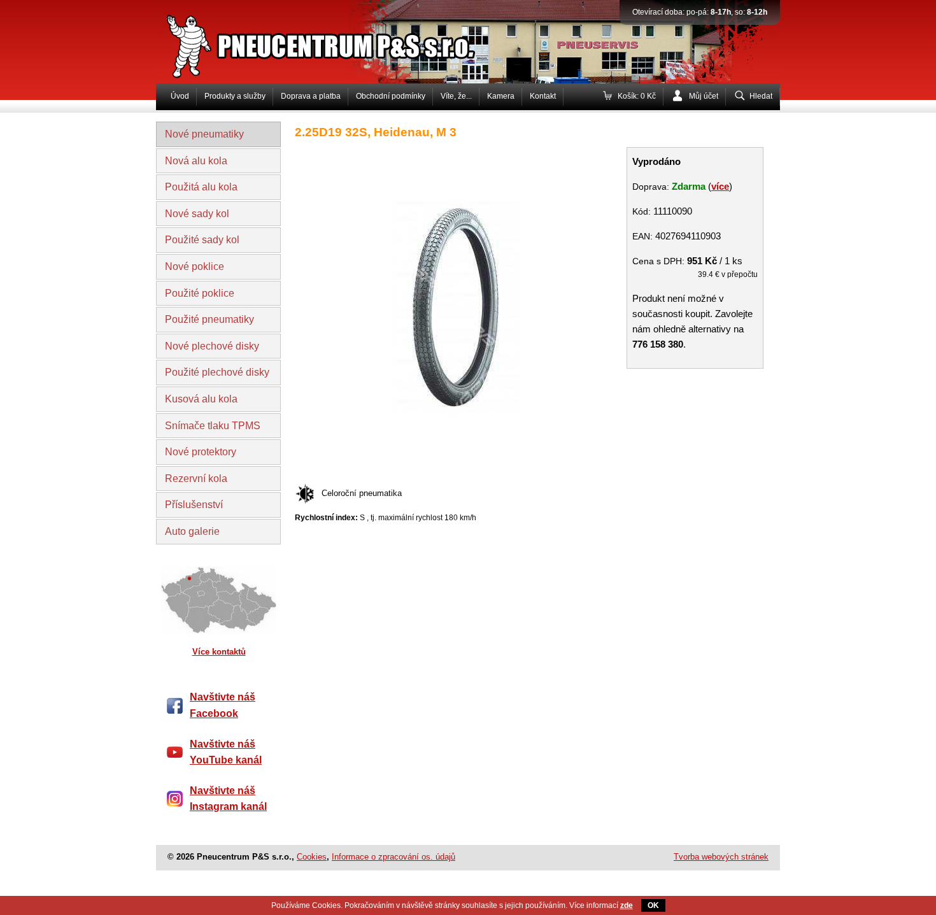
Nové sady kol (197, 213)
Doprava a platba (311, 96)
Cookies (312, 857)
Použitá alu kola (201, 186)
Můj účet (703, 96)
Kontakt (543, 96)
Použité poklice (199, 293)
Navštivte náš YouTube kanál (226, 752)
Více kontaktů (219, 651)
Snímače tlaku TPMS (212, 425)
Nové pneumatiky (204, 134)
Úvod (180, 96)
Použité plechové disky (217, 372)
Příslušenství (194, 504)
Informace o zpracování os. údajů (393, 857)
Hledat (760, 96)
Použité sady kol (202, 239)
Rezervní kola (196, 478)
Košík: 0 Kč (637, 96)
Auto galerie (192, 531)
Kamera (500, 96)
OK (653, 905)
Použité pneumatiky (209, 319)
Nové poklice (194, 266)
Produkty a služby (235, 96)
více (720, 186)
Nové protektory (200, 451)
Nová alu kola (196, 160)
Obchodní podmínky (390, 96)
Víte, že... (456, 96)
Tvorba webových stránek (721, 857)
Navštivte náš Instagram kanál (228, 798)
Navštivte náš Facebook (222, 705)
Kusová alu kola (201, 399)
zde (626, 905)
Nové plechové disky (212, 346)
